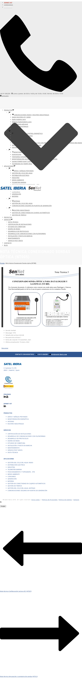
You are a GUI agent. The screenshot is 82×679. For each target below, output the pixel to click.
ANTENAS (15, 129)
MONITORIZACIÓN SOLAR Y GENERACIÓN (27, 152)
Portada (2, 263)
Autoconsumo (16, 154)
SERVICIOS (7, 220)
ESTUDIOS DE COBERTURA (17, 227)
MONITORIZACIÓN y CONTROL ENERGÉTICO (28, 133)
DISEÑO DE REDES (14, 229)
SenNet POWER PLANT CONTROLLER (24, 161)
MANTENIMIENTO (14, 238)
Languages (5, 96)
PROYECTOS (8, 217)
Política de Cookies (65, 499)
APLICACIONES (9, 166)
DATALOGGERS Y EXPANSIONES (22, 136)
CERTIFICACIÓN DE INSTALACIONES (20, 224)
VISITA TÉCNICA (13, 222)
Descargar (5, 348)
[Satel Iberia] (21, 191)
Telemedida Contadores (20, 157)
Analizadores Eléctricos (20, 138)
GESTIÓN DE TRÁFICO (19, 215)
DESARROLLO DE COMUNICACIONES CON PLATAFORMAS (27, 234)
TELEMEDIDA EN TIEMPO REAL (22, 164)
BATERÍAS (15, 196)
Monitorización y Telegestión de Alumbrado (26, 145)
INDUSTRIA (15, 178)
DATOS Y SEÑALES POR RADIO (24, 171)
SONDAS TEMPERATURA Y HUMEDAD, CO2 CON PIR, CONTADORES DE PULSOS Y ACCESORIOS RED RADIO (47, 143)
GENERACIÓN (16, 194)
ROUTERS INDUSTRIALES (20, 126)
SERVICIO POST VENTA (15, 241)
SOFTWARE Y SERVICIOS (20, 147)
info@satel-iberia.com (59, 354)
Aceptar (3, 506)
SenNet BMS (16, 140)
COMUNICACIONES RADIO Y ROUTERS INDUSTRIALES (31, 115)
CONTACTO (8, 243)
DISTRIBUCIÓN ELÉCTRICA (20, 175)
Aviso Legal (36, 499)
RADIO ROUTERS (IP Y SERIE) (21, 117)
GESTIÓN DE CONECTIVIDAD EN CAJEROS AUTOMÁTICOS (31, 213)
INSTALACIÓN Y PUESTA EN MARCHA (20, 236)
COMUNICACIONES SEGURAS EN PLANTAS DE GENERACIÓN (32, 206)
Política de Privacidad (50, 499)
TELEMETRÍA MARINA (19, 182)
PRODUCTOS (8, 110)
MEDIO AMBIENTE (18, 180)
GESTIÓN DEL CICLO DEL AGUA (22, 173)
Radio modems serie (19, 119)
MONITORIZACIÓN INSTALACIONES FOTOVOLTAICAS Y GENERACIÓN (34, 159)
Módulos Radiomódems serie (22, 122)
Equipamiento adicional (20, 124)
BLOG (6, 245)
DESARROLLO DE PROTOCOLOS (18, 231)
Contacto (76, 499)
